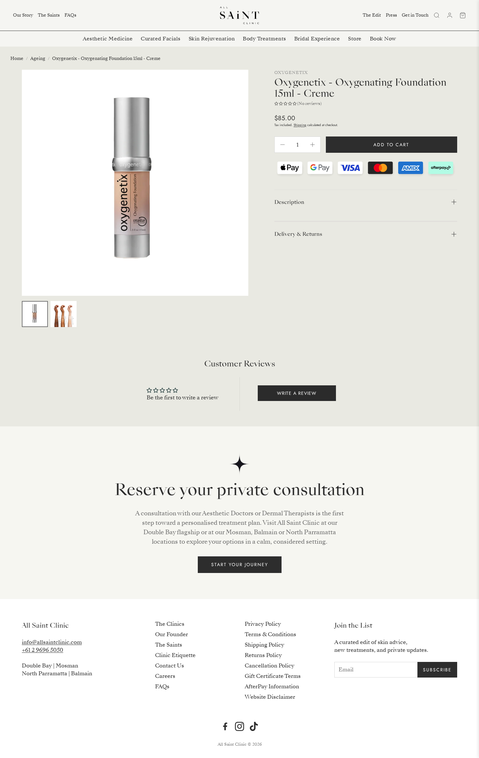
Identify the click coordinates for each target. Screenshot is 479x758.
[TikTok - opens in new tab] (253, 726)
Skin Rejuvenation (212, 38)
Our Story (23, 15)
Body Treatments (264, 38)
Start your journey (239, 564)
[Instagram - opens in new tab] (239, 726)
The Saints (49, 15)
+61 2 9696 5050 (42, 650)
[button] (365, 202)
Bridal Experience (317, 38)
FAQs (70, 15)
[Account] (449, 15)
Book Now (383, 38)
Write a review (296, 393)
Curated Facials (161, 38)
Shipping (300, 124)
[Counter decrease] (282, 144)
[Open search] (436, 15)
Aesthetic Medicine (108, 38)
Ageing (37, 58)
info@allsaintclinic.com (52, 642)
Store (355, 38)
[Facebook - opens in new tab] (225, 726)
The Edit (372, 15)
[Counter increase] (312, 144)
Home (16, 58)
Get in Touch (415, 15)
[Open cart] (462, 15)
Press (391, 15)
